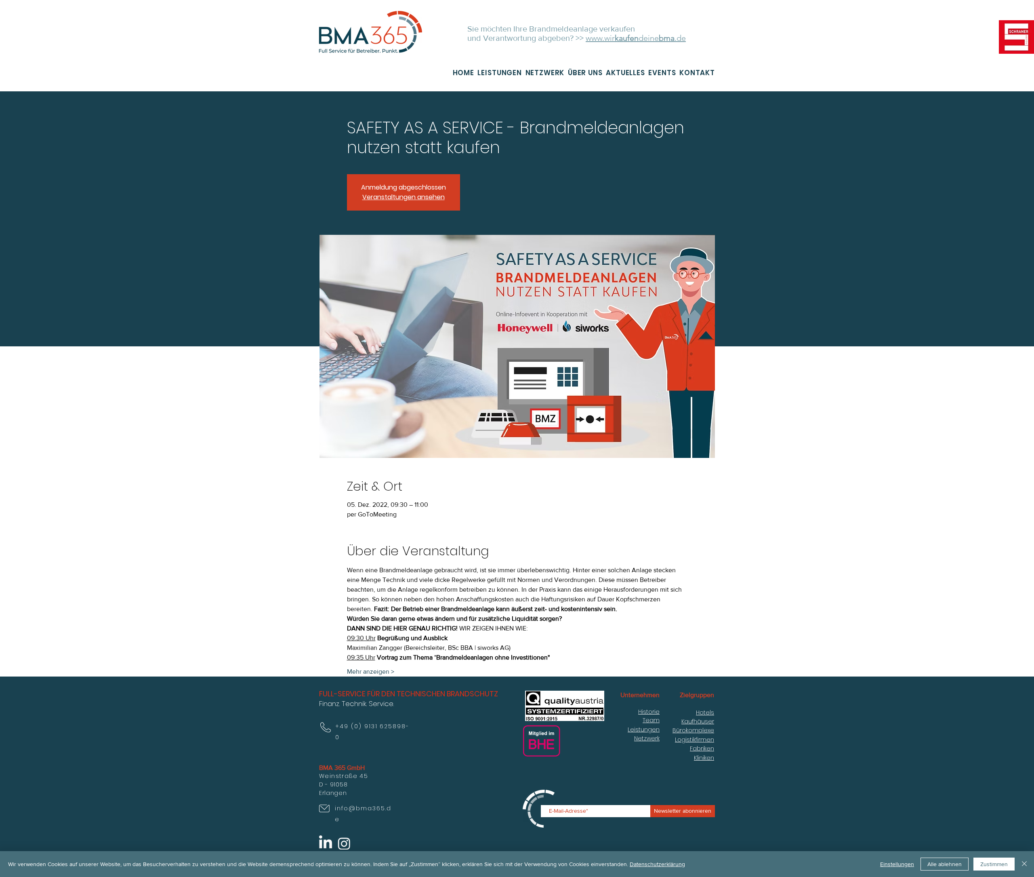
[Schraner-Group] (1016, 36)
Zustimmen (994, 864)
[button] (543, 72)
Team (651, 720)
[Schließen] (1024, 864)
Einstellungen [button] (897, 864)
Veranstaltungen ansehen (403, 197)
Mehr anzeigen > (370, 671)
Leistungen (644, 729)
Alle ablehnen (944, 864)
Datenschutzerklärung (657, 864)
